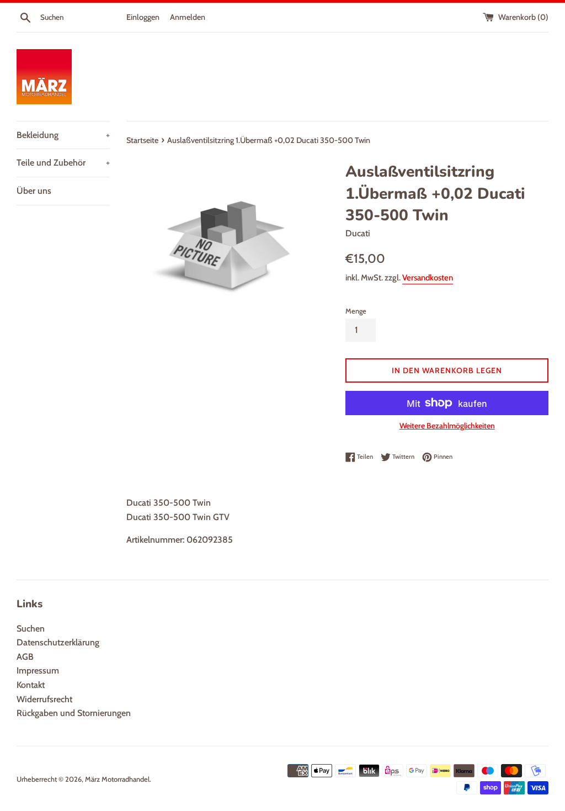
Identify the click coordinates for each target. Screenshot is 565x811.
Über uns (34, 190)
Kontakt (31, 685)
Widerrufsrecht (44, 699)
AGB (25, 656)
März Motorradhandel (117, 779)
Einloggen (142, 17)
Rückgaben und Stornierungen (74, 713)
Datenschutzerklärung (58, 642)
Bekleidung (63, 135)
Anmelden (187, 17)
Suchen (31, 628)
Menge (355, 311)
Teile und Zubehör (63, 162)
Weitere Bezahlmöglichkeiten (447, 426)
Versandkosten (427, 278)
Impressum (38, 670)
